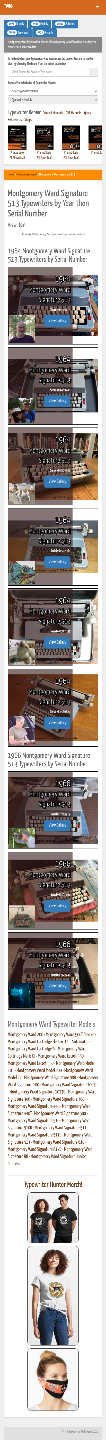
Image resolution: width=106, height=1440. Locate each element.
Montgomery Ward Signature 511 (60, 1128)
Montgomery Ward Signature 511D (34, 1135)
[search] (53, 91)
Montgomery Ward (26, 174)
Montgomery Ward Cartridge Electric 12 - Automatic (48, 1042)
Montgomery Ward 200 (25, 1034)
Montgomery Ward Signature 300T (59, 1099)
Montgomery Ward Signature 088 (50, 1078)
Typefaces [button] (19, 33)
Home (11, 174)
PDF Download (17, 158)
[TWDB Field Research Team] (53, 1379)
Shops (28, 120)
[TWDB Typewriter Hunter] (53, 1217)
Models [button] (40, 24)
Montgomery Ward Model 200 (39, 1070)
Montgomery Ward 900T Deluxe (70, 1034)
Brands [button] (16, 24)
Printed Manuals (53, 113)
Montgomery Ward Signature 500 (60, 1113)
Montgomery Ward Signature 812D (34, 1149)
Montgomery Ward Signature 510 (33, 1121)
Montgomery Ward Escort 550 (31, 1063)
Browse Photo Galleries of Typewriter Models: (32, 83)
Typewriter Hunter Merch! (53, 1184)
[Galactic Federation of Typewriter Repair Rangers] (53, 1295)
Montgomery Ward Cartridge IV (31, 1049)
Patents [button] (46, 33)
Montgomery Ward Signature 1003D (70, 1085)
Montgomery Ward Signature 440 (33, 1106)
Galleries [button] (66, 24)
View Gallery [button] (57, 321)
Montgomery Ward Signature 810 (58, 1142)
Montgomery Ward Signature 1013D (37, 1092)
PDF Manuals (74, 113)
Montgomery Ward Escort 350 (61, 1056)
